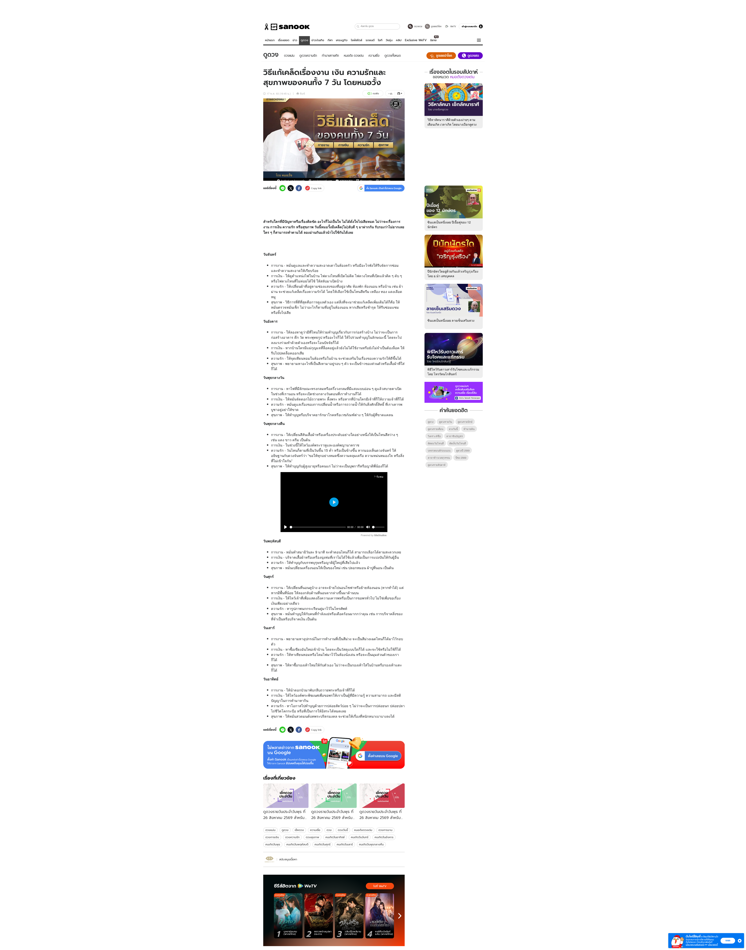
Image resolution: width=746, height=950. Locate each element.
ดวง (328, 275)
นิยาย (433, 40)
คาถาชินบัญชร (454, 436)
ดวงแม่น (270, 830)
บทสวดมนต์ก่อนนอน (439, 450)
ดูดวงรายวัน (445, 422)
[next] (400, 916)
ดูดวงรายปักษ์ (465, 422)
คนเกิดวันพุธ (272, 844)
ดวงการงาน (385, 830)
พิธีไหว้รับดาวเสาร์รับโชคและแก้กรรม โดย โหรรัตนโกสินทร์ (453, 371)
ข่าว (295, 40)
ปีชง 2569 (461, 457)
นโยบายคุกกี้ (713, 945)
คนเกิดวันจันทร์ (359, 837)
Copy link (316, 188)
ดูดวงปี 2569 (463, 450)
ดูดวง (304, 40)
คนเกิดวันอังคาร (384, 837)
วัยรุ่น (389, 40)
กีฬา (330, 40)
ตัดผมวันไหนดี (436, 443)
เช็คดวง (299, 830)
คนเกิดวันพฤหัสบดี (297, 844)
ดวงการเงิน (272, 837)
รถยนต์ (370, 40)
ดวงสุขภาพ (312, 837)
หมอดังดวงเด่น (363, 830)
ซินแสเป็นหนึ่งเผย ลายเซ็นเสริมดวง (450, 320)
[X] (291, 188)
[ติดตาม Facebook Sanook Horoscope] (453, 392)
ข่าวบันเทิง (317, 40)
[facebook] (299, 188)
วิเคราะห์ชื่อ (434, 436)
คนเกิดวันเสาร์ (345, 844)
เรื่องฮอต (283, 40)
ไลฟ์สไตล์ (356, 40)
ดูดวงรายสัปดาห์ (436, 465)
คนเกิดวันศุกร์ (322, 844)
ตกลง (727, 940)
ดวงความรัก (292, 837)
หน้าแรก (270, 40)
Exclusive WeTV (416, 40)
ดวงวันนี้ (343, 830)
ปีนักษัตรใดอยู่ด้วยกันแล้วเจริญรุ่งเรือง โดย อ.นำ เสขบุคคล (452, 273)
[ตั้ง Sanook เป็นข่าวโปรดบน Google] (334, 753)
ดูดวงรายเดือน (435, 429)
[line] (282, 188)
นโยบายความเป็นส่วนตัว (695, 945)
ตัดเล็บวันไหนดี (457, 443)
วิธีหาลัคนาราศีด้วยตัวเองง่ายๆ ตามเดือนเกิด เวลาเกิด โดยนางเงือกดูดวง (452, 122)
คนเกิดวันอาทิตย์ (335, 837)
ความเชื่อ (315, 830)
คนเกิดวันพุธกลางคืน (371, 844)
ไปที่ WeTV (379, 886)
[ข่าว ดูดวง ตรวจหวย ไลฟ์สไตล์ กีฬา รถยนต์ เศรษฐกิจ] (286, 26)
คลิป (399, 40)
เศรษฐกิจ (342, 40)
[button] (358, 26)
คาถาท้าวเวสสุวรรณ (439, 457)
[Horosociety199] (269, 859)
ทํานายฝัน (469, 429)
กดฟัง (376, 93)
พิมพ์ (302, 93)
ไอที (380, 40)
